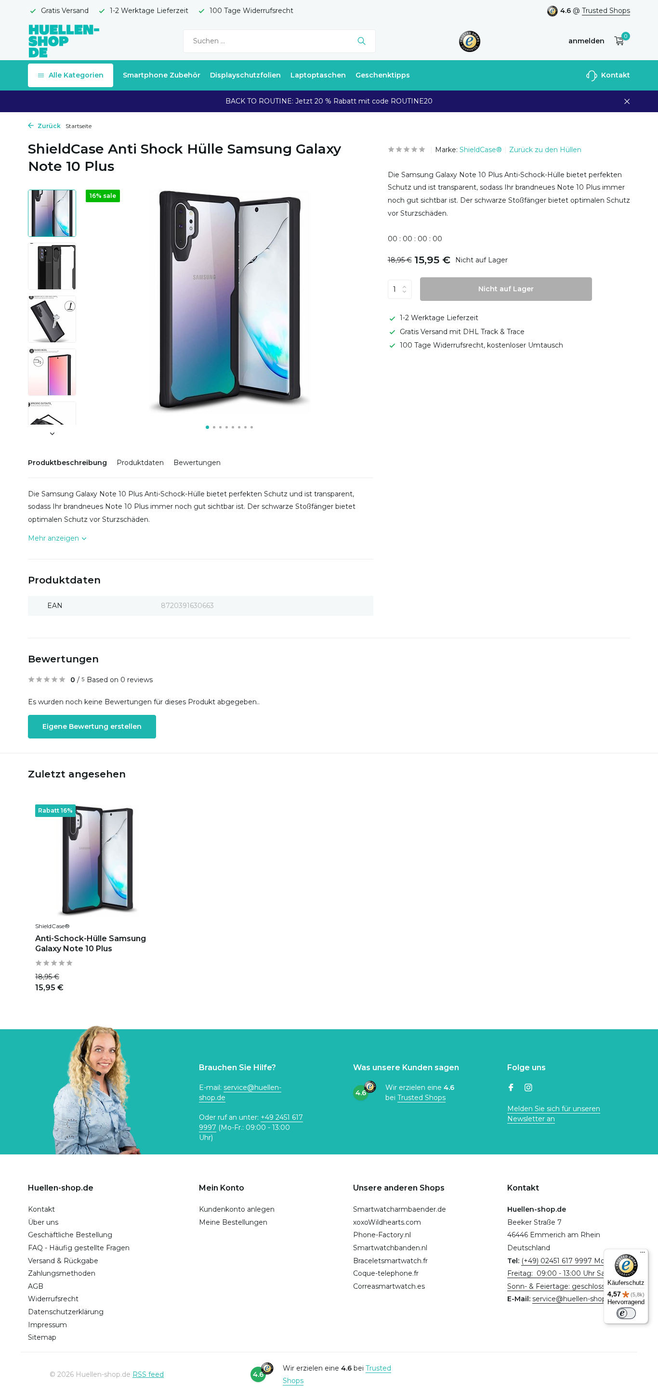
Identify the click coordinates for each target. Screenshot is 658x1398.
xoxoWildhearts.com (387, 1222)
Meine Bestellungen (233, 1222)
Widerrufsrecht (53, 1298)
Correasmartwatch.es (389, 1286)
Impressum (47, 1324)
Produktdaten (140, 462)
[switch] (626, 1313)
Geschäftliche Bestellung (70, 1234)
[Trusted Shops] (470, 41)
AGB (35, 1286)
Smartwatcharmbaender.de (399, 1209)
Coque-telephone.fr (386, 1273)
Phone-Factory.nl (382, 1234)
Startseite (79, 125)
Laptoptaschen (318, 75)
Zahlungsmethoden (61, 1273)
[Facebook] (511, 1088)
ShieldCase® (481, 149)
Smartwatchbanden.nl (390, 1247)
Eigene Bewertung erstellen (92, 726)
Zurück (48, 125)
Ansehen (137, 981)
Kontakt (614, 75)
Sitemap (42, 1337)
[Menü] (642, 1254)
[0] (616, 41)
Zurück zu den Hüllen (545, 149)
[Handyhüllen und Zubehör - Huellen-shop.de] (64, 41)
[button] (207, 427)
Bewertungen (197, 462)
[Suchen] (361, 41)
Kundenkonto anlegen (237, 1209)
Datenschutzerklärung (66, 1311)
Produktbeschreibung (67, 462)
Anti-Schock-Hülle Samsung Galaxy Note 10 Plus (90, 943)
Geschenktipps (382, 75)
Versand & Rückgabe (63, 1260)
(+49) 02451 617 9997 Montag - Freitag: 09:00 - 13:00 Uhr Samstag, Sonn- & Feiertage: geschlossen (568, 1273)
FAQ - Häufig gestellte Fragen (79, 1247)
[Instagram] (528, 1088)
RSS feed (148, 1374)
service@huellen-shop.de (574, 1298)
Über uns (43, 1222)
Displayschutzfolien (245, 75)
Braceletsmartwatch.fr (390, 1260)
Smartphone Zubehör (161, 75)
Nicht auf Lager (506, 289)
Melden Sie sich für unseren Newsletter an (553, 1113)
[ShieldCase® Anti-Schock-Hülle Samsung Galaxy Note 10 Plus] (97, 860)
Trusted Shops (606, 10)
